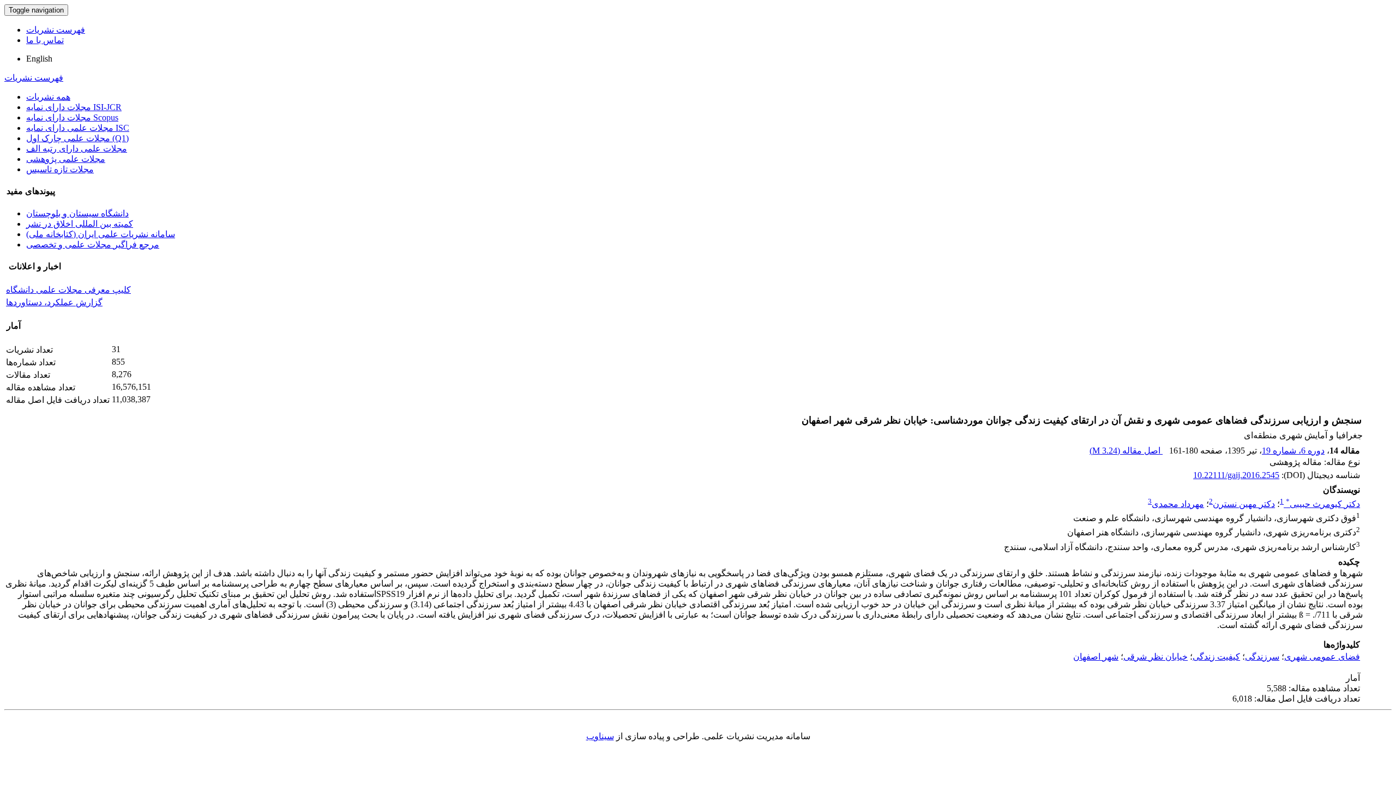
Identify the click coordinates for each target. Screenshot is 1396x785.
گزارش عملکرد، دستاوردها (54, 302)
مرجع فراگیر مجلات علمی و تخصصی (92, 244)
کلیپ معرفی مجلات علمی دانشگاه (68, 289)
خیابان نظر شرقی (1155, 656)
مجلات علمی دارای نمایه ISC (77, 127)
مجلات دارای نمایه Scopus (72, 117)
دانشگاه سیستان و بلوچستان (77, 213)
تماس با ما (45, 40)
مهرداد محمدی (1178, 504)
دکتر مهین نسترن (1244, 504)
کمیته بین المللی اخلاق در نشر (79, 223)
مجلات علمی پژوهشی (65, 159)
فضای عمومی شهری (1322, 656)
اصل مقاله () (1126, 450)
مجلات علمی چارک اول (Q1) (77, 138)
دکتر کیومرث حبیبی (1323, 504)
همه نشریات (48, 96)
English (39, 58)
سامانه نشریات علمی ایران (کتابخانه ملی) (100, 234)
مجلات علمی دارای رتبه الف (76, 148)
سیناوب (600, 736)
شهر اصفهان (1095, 656)
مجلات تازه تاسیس (60, 169)
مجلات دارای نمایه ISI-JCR (74, 107)
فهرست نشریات (55, 29)
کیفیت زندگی (1216, 656)
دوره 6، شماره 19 (1293, 450)
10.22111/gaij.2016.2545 (1236, 475)
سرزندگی (1262, 656)
